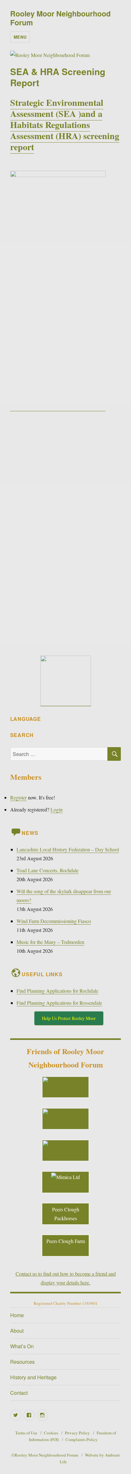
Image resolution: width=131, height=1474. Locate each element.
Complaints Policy (82, 1439)
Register (18, 797)
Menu (20, 37)
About (17, 1330)
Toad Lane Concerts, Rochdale (48, 870)
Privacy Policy (77, 1433)
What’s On (22, 1346)
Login (57, 809)
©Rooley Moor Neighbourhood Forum (44, 1455)
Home (17, 1315)
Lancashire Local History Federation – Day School (68, 849)
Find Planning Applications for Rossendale (59, 1002)
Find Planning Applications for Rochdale (57, 990)
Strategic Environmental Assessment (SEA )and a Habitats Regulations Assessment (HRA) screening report (64, 124)
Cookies (51, 1433)
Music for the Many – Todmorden (50, 942)
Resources (22, 1361)
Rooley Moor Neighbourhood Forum (60, 18)
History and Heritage (33, 1377)
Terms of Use (26, 1433)
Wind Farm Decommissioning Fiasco (54, 921)
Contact (19, 1392)
